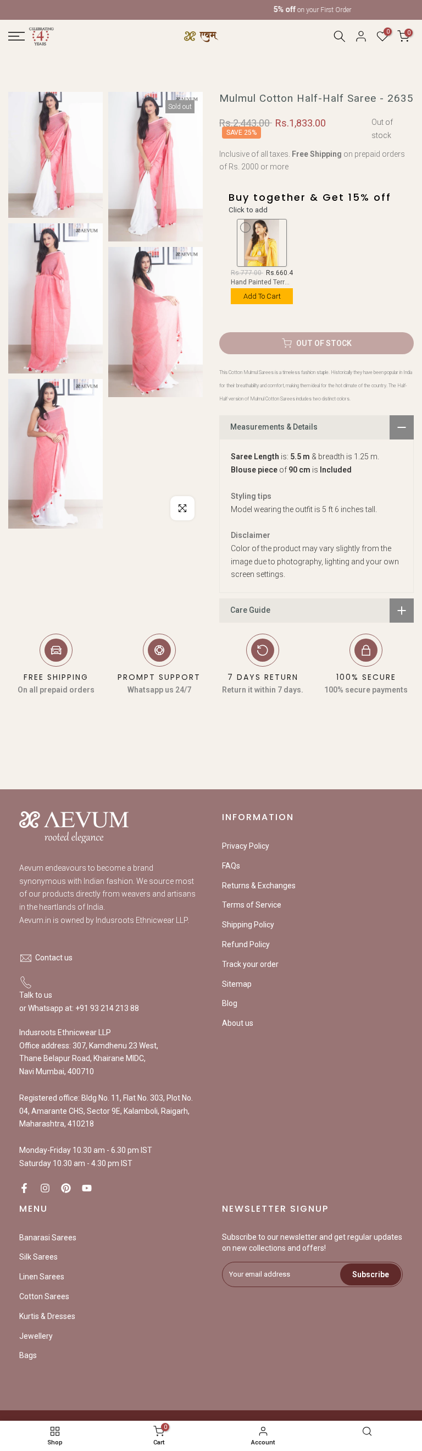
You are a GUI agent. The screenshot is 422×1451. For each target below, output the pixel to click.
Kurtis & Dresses (47, 1316)
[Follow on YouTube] (87, 1188)
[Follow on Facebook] (24, 1188)
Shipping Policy (248, 924)
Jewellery (36, 1336)
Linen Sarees (41, 1276)
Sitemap (237, 984)
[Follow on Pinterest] (66, 1188)
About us (237, 1023)
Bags (28, 1355)
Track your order (250, 964)
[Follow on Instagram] (45, 1188)
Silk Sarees (38, 1256)
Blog (229, 1003)
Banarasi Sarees (47, 1237)
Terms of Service (251, 904)
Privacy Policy (245, 846)
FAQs (231, 865)
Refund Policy (246, 944)
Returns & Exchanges (259, 885)
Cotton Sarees (44, 1296)
